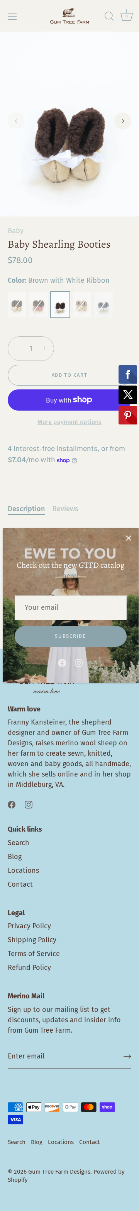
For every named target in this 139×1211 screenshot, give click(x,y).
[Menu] (12, 16)
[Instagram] (79, 662)
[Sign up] (127, 1056)
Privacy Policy (29, 926)
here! (70, 575)
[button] (16, 120)
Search (18, 843)
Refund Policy (29, 967)
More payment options (69, 422)
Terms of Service (34, 953)
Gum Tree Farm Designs (59, 1171)
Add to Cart (70, 375)
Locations (23, 870)
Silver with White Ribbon (103, 304)
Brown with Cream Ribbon (17, 304)
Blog (15, 856)
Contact (20, 884)
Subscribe (70, 636)
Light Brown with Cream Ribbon (82, 304)
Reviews (65, 509)
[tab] (30, 509)
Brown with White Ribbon (60, 304)
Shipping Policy (32, 940)
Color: (59, 281)
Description (26, 509)
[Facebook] (62, 662)
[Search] (109, 17)
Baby (16, 230)
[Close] (128, 538)
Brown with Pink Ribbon (38, 304)
